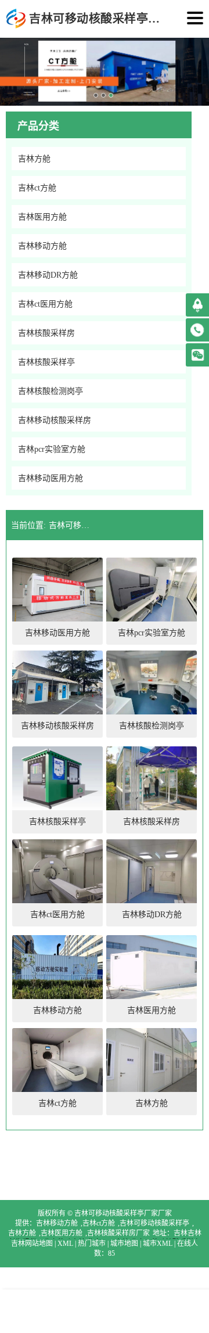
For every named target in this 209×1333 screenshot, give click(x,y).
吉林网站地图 (32, 1243)
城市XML (157, 1243)
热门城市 (92, 1243)
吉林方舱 (22, 1233)
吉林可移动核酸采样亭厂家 (154, 1223)
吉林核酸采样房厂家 (118, 1233)
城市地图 (124, 1243)
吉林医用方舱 (61, 1233)
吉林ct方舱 (98, 1223)
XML (65, 1243)
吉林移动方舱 (57, 1223)
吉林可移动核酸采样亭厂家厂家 (72, 525)
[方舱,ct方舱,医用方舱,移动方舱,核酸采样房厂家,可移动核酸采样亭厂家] (16, 19)
